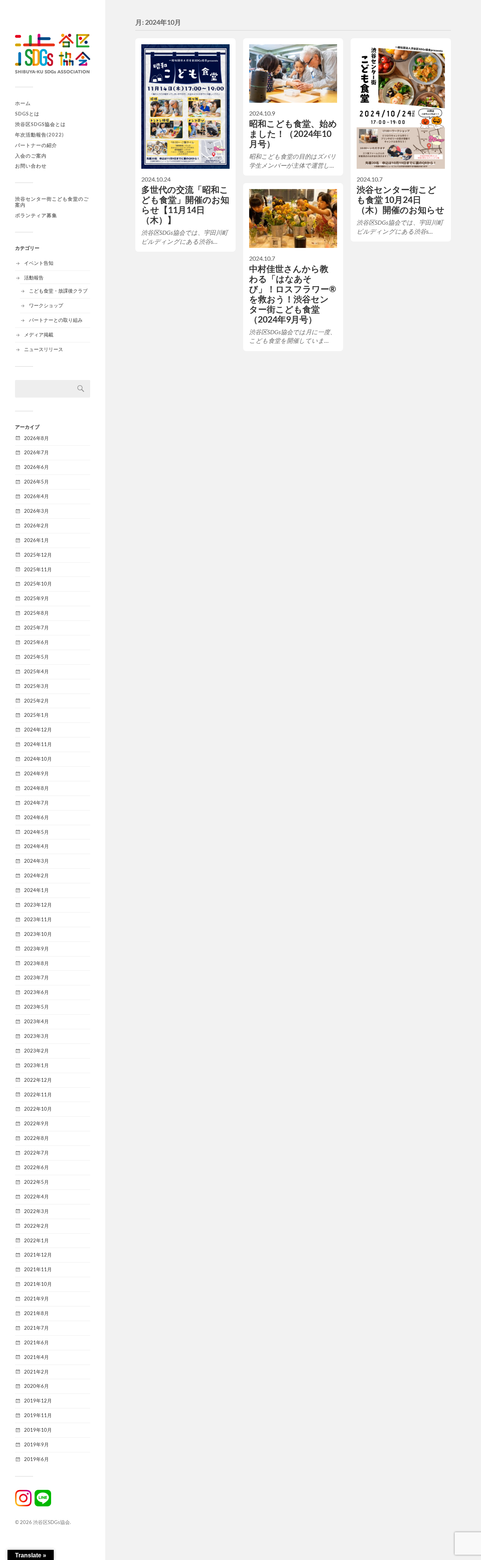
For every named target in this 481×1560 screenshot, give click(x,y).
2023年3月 (36, 1036)
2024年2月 (36, 875)
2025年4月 (36, 671)
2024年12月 (38, 730)
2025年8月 (36, 613)
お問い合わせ (31, 166)
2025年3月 (36, 686)
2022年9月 (36, 1123)
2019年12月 (38, 1401)
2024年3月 (36, 861)
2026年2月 (36, 526)
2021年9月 (36, 1299)
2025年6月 (36, 642)
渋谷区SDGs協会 (51, 1522)
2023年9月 (36, 949)
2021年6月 (36, 1342)
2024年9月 (36, 773)
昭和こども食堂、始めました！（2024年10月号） (293, 134)
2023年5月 (36, 1007)
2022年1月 (36, 1240)
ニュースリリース (43, 349)
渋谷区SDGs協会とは (40, 124)
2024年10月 (38, 759)
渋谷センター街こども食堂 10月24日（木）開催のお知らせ (401, 200)
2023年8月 (36, 963)
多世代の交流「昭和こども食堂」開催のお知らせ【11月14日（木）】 (185, 205)
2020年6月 (36, 1386)
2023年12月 (38, 905)
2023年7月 (36, 977)
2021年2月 (36, 1372)
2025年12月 (38, 555)
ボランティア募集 (36, 215)
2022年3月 (36, 1211)
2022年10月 (38, 1109)
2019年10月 (38, 1430)
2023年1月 (36, 1065)
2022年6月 (36, 1167)
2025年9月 (36, 598)
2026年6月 (36, 467)
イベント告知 (38, 263)
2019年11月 (38, 1415)
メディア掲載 (38, 335)
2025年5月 (36, 657)
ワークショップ (46, 305)
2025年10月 (38, 584)
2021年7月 (36, 1328)
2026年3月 (36, 511)
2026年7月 (36, 452)
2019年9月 (36, 1444)
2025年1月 (36, 715)
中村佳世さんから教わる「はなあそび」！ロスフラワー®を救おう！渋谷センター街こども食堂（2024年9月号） (292, 294)
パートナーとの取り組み (56, 320)
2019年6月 (36, 1459)
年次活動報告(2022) (39, 135)
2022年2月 (36, 1226)
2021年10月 (38, 1284)
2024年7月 (36, 803)
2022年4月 (36, 1197)
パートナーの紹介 (36, 145)
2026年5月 (36, 482)
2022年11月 (38, 1095)
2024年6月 (36, 817)
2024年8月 (36, 788)
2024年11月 (38, 744)
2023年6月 (36, 992)
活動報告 (34, 278)
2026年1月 (36, 540)
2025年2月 (36, 701)
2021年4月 (36, 1357)
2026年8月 (36, 438)
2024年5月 (36, 832)
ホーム (23, 103)
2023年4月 (36, 1021)
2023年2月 (36, 1051)
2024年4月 (36, 846)
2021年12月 (38, 1255)
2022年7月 (36, 1153)
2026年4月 (36, 496)
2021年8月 (36, 1313)
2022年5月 (36, 1182)
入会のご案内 (31, 156)
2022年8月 (36, 1138)
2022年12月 (38, 1080)
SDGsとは (27, 114)
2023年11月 (38, 919)
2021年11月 (38, 1269)
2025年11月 (38, 569)
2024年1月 (36, 890)
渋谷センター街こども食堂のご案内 (52, 202)
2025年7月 (36, 628)
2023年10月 (38, 934)
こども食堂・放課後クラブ (58, 291)
